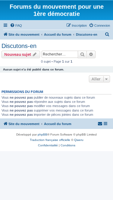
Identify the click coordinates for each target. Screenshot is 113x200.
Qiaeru (78, 140)
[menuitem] (16, 25)
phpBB (42, 134)
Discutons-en (19, 46)
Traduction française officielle (50, 140)
